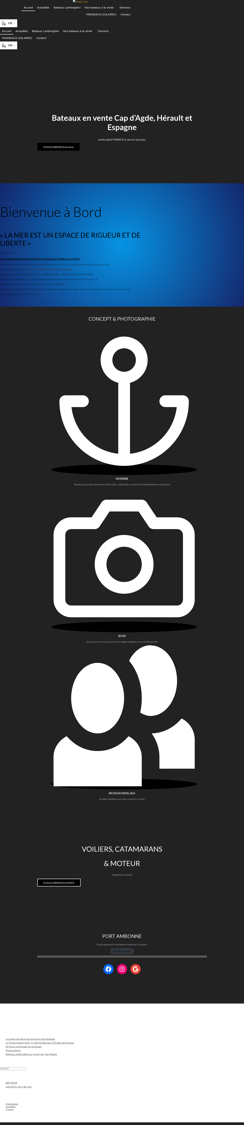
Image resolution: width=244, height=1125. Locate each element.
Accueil (28, 7)
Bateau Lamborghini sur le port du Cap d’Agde (31, 1054)
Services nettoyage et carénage (24, 1046)
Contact (125, 14)
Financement (13, 1050)
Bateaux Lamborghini (67, 7)
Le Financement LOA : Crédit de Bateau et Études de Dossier (40, 1042)
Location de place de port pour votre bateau (30, 1039)
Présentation (12, 1104)
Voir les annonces (122, 951)
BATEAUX (11, 1082)
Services (124, 7)
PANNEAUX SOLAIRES (101, 14)
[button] (100, 7)
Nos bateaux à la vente (99, 7)
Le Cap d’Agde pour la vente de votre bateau (50, 269)
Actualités (43, 7)
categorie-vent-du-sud (18, 1086)
